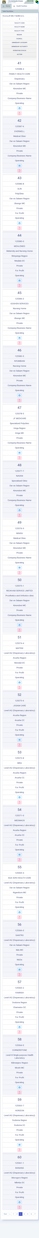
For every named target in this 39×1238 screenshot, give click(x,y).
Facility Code (19, 23)
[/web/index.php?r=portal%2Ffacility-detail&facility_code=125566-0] (19, 969)
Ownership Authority (19, 46)
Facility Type (19, 31)
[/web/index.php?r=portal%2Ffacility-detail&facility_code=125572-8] (19, 797)
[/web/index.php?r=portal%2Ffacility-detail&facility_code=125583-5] (19, 395)
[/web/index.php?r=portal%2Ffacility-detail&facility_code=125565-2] (19, 1027)
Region (19, 34)
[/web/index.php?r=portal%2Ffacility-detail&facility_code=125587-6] (19, 165)
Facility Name (19, 27)
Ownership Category (19, 42)
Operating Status (19, 50)
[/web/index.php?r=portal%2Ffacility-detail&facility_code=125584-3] (19, 338)
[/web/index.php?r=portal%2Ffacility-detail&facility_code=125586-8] (19, 223)
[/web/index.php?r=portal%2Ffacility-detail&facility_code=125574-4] (19, 682)
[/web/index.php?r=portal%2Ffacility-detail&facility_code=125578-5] (19, 452)
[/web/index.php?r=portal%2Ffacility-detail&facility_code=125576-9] (19, 567)
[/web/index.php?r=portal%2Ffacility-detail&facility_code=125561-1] (19, 1202)
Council (19, 38)
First (5, 1214)
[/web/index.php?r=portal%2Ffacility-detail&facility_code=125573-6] (19, 740)
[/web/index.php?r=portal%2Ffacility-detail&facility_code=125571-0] (19, 854)
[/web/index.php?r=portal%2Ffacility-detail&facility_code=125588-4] (19, 108)
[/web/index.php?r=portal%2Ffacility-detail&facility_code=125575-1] (19, 625)
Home (8, 6)
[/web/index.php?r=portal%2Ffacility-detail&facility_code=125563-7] (19, 1144)
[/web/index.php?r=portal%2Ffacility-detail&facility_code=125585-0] (19, 280)
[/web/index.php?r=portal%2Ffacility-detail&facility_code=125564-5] (19, 1087)
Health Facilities (21, 6)
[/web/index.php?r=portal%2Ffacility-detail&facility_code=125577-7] (19, 510)
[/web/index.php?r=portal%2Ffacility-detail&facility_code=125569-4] (19, 912)
